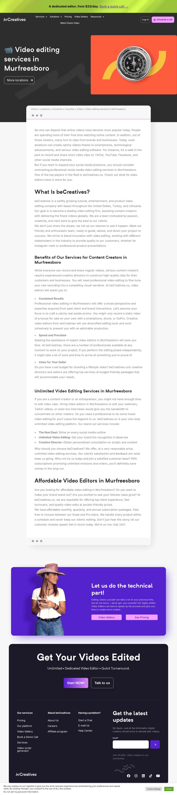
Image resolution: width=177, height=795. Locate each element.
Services (40, 16)
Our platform (24, 725)
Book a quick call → (114, 6)
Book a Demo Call (27, 737)
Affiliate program (57, 731)
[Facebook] (128, 776)
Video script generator (24, 749)
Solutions (54, 16)
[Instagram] (136, 776)
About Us (53, 720)
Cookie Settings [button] (154, 789)
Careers (52, 725)
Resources (96, 16)
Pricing (68, 16)
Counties (69, 109)
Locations (45, 109)
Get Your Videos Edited (88, 658)
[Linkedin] (143, 776)
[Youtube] (158, 776)
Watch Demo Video (69, 23)
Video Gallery (81, 16)
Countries (57, 109)
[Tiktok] (150, 776)
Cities (80, 109)
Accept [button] (169, 789)
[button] (33, 545)
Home (34, 109)
